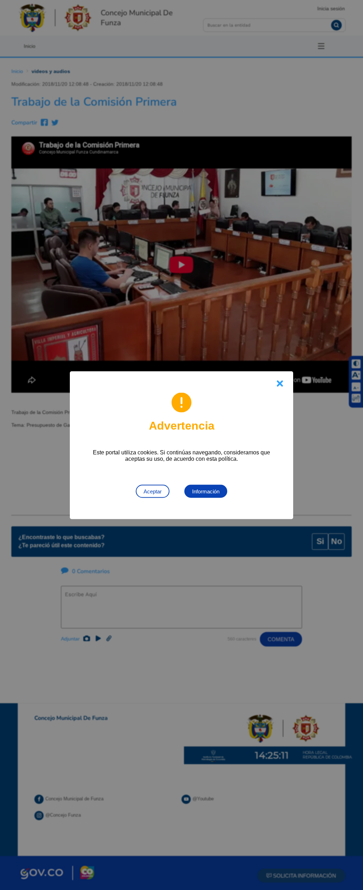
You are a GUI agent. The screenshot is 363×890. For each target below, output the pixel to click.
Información (205, 491)
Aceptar (153, 491)
